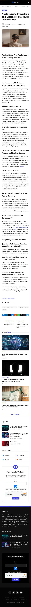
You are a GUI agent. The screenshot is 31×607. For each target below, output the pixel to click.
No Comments (21, 24)
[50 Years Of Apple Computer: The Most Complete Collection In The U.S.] (15, 368)
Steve (7, 24)
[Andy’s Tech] (5, 443)
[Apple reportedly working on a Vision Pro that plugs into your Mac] (15, 38)
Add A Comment (15, 414)
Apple (14, 229)
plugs (12, 307)
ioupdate (13, 602)
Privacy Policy (9, 599)
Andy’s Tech (13, 441)
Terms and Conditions (20, 599)
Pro (16, 307)
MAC (8, 307)
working (4, 309)
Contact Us (14, 597)
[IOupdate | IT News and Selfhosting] (15, 2)
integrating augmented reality (20, 227)
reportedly (21, 307)
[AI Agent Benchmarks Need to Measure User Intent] (15, 342)
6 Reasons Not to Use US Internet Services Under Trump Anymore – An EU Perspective (19, 435)
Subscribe (15, 498)
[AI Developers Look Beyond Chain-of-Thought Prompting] (5, 428)
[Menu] (2, 2)
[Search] (29, 2)
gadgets (22, 166)
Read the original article (8, 298)
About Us (7, 597)
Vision (26, 307)
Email (15, 481)
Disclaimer (22, 597)
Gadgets (4, 10)
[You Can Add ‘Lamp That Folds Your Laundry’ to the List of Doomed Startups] (15, 393)
